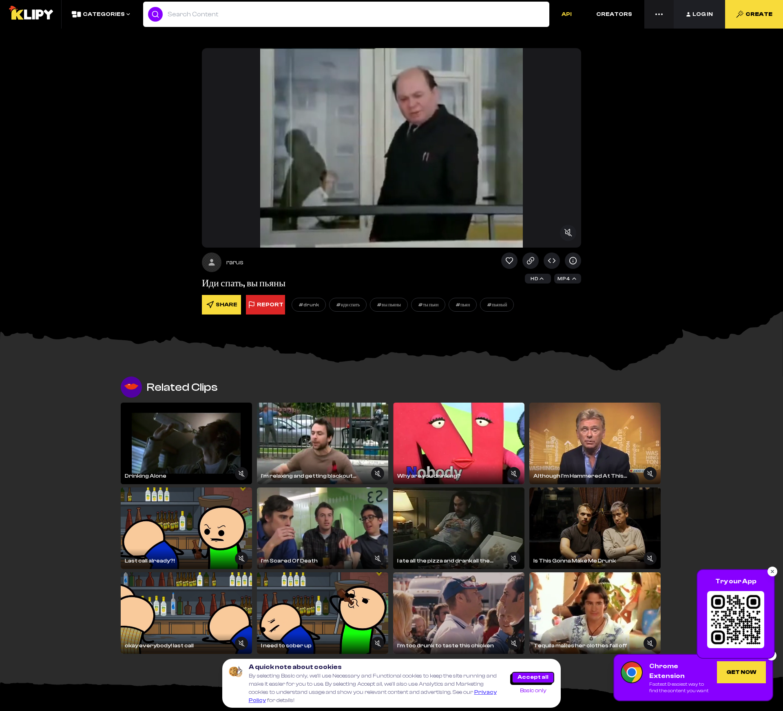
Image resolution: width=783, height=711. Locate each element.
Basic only (533, 690)
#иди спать (348, 305)
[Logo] (30, 14)
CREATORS (614, 14)
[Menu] (659, 14)
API (567, 14)
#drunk (309, 305)
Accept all (533, 677)
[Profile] (211, 262)
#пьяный (497, 305)
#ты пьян (428, 305)
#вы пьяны (389, 305)
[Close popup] (772, 571)
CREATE (758, 14)
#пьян (463, 305)
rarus (234, 262)
